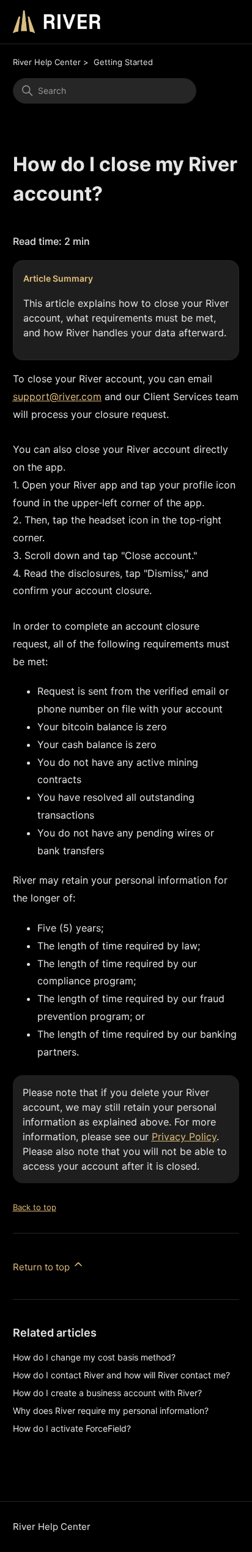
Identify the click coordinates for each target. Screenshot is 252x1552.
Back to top (34, 1207)
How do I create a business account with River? (107, 1393)
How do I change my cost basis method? (94, 1357)
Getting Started (123, 62)
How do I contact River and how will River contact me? (121, 1375)
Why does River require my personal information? (111, 1410)
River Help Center (47, 62)
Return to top (42, 1267)
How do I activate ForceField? (72, 1428)
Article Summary (58, 278)
